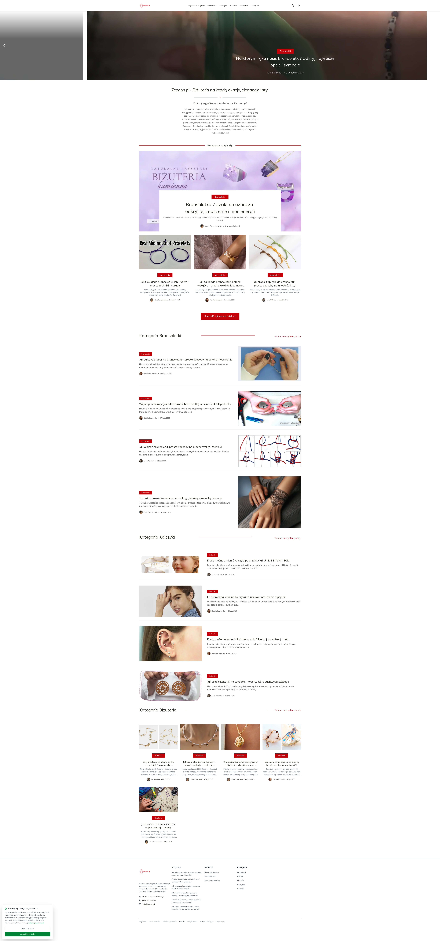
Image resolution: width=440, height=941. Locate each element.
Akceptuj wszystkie (27, 934)
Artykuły (176, 867)
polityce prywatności (36, 923)
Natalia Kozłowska (212, 872)
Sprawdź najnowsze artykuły (220, 316)
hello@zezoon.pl (148, 904)
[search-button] (292, 5)
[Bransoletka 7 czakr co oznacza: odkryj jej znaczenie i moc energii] (220, 191)
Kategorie (242, 867)
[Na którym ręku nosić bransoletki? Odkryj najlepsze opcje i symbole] (220, 45)
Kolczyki (223, 5)
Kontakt (181, 922)
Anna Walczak (210, 876)
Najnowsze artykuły (196, 5)
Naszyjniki (244, 5)
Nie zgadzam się (27, 928)
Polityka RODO (192, 922)
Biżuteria (233, 5)
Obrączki (255, 5)
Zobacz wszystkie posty (288, 336)
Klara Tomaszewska (212, 880)
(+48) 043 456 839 (149, 900)
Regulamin (142, 922)
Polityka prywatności (170, 922)
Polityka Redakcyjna (206, 922)
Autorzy (209, 867)
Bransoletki (212, 5)
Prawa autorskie (154, 922)
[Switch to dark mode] (299, 5)
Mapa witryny (220, 922)
